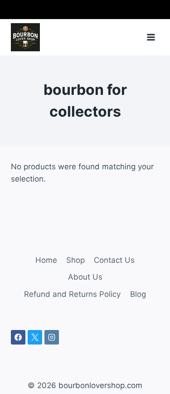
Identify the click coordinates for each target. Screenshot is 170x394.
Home (46, 260)
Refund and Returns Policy (72, 294)
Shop (75, 260)
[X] (35, 337)
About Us (85, 276)
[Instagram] (51, 337)
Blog (138, 294)
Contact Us (114, 260)
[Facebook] (18, 337)
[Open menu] (150, 37)
